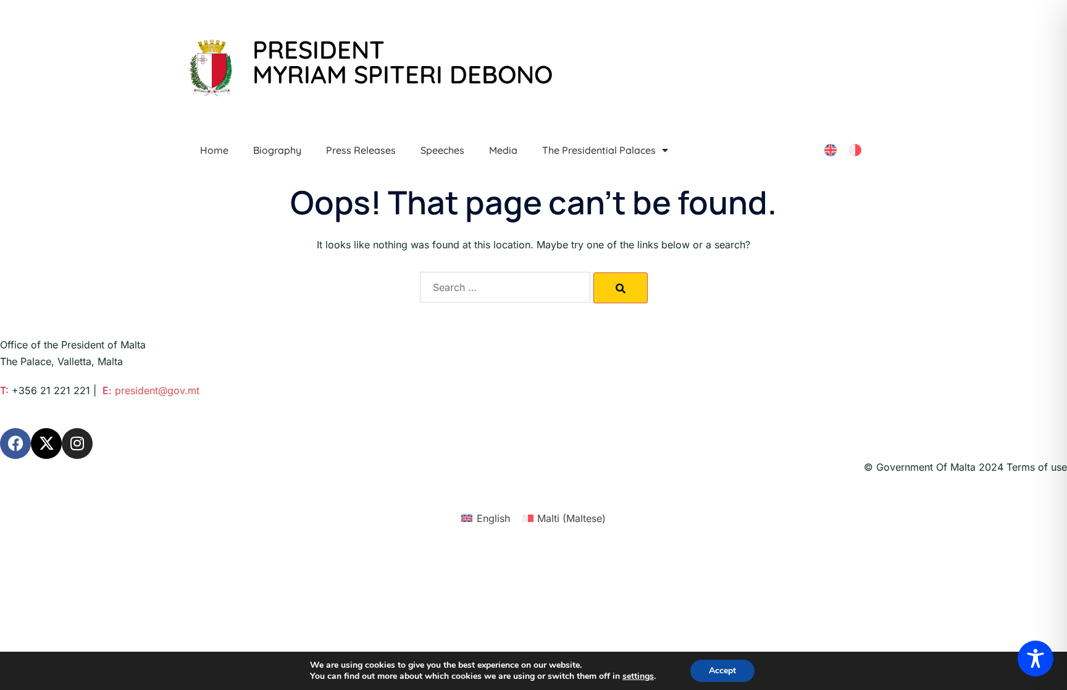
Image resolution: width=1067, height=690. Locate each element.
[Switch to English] (830, 150)
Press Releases (361, 150)
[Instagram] (77, 443)
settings (638, 676)
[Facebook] (15, 443)
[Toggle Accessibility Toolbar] (1035, 658)
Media (503, 150)
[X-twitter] (46, 443)
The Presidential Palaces (599, 150)
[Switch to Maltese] (855, 150)
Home (214, 150)
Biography (277, 150)
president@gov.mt (157, 390)
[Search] (620, 287)
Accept (722, 670)
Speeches (442, 150)
